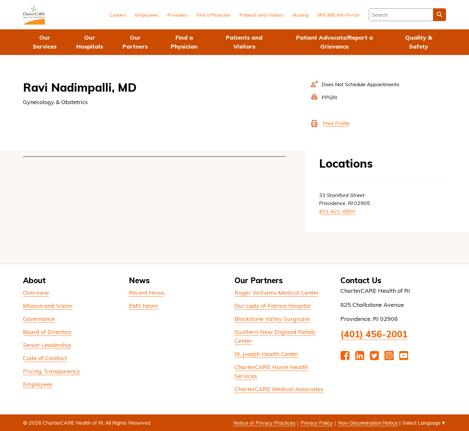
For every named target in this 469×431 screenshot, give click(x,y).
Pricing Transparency (51, 371)
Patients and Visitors (244, 42)
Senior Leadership (47, 345)
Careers (117, 15)
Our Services (44, 42)
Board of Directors (47, 332)
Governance (39, 318)
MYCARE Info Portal (338, 15)
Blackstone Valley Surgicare (272, 318)
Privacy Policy (317, 423)
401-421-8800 (337, 211)
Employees (146, 15)
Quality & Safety (418, 42)
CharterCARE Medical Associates (278, 389)
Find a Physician (184, 42)
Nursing (301, 15)
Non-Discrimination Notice (368, 423)
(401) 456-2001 (373, 334)
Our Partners (135, 42)
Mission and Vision (47, 305)
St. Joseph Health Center (266, 354)
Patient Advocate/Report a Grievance (334, 42)
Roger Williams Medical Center (276, 292)
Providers (177, 15)
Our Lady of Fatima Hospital (272, 305)
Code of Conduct (45, 358)
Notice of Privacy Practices (264, 423)
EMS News (143, 305)
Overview (36, 292)
